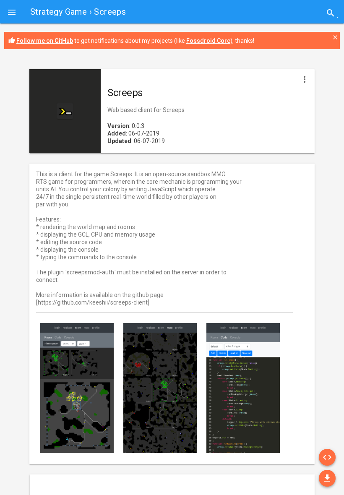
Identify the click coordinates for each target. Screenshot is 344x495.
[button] (12, 12)
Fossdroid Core (208, 40)
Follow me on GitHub (44, 40)
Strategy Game (58, 12)
